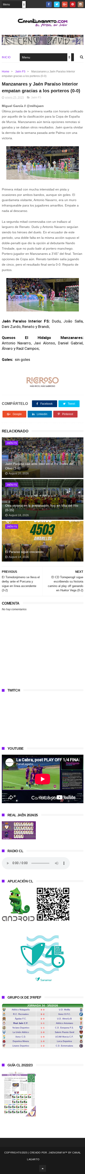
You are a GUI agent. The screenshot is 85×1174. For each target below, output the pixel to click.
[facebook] (49, 4)
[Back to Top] (42, 1168)
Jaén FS (20, 71)
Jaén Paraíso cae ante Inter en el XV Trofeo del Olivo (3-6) (39, 466)
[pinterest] (72, 4)
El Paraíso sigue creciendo (24, 552)
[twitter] (57, 4)
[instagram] (80, 4)
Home (5, 71)
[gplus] (65, 4)
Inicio (6, 57)
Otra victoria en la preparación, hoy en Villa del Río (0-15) (41, 508)
